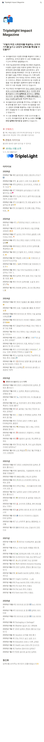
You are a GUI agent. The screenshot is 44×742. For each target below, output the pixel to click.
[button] (13, 2)
